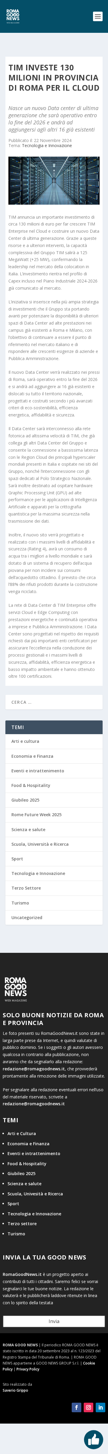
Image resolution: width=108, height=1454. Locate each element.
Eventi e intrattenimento (37, 771)
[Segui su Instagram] (88, 1407)
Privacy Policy (27, 1369)
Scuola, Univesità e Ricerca (35, 1194)
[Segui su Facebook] (76, 1407)
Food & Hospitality (30, 785)
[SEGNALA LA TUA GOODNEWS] (93, 1439)
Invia (54, 1321)
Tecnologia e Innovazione (47, 145)
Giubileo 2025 (25, 800)
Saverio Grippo (15, 1390)
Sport (17, 859)
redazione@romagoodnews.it (34, 1069)
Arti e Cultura (22, 1133)
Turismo (20, 903)
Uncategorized (26, 917)
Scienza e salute (28, 829)
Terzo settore (22, 1223)
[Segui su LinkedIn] (100, 1407)
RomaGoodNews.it (22, 1274)
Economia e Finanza (32, 756)
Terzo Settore (26, 888)
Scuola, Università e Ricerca (40, 844)
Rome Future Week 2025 (36, 814)
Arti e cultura (25, 741)
